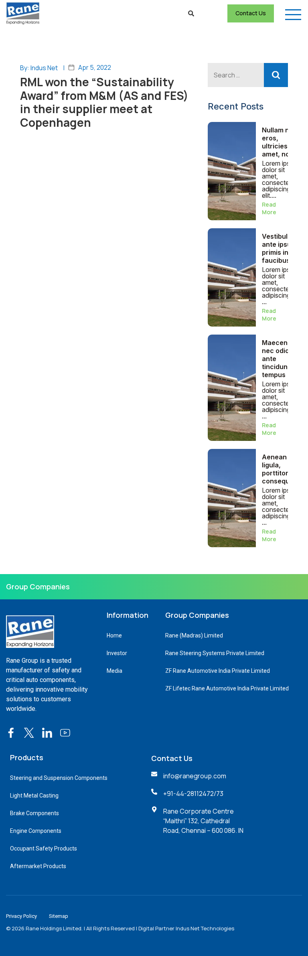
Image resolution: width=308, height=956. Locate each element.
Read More (269, 208)
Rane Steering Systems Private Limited (214, 653)
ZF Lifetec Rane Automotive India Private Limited (227, 688)
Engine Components (35, 831)
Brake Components (34, 813)
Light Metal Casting (34, 795)
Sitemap (58, 916)
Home (114, 635)
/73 (218, 793)
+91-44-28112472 (188, 793)
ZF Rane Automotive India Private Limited (217, 671)
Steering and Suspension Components (58, 778)
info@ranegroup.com (194, 775)
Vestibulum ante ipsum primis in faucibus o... (281, 248)
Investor (117, 653)
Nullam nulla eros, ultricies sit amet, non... (281, 142)
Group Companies (38, 586)
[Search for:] (248, 75)
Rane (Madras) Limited (194, 635)
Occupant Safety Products (43, 848)
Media (114, 671)
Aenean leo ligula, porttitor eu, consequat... (281, 469)
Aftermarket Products (38, 866)
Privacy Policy (21, 916)
